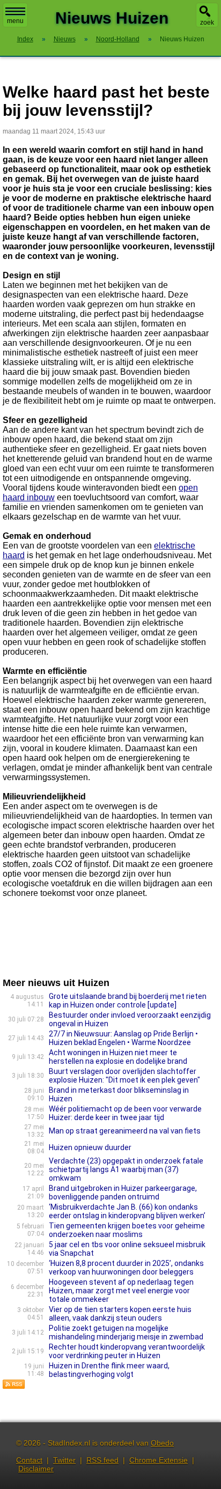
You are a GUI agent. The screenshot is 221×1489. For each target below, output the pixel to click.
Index (25, 39)
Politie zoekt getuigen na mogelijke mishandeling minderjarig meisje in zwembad (126, 1332)
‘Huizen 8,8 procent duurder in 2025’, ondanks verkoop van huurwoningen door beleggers (126, 1267)
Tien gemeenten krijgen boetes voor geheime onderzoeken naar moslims (127, 1230)
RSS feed (102, 1460)
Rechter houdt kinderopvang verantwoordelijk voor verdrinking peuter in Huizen (127, 1351)
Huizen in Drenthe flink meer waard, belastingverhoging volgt (109, 1370)
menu (15, 21)
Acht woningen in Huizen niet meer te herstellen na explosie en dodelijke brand (118, 1056)
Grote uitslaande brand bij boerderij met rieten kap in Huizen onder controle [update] (128, 1000)
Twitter (64, 1460)
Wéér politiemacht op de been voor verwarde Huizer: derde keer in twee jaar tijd (125, 1113)
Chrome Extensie (158, 1460)
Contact (29, 1460)
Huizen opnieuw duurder (90, 1147)
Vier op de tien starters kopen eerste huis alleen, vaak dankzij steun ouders (120, 1313)
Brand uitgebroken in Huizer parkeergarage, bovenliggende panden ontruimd (123, 1192)
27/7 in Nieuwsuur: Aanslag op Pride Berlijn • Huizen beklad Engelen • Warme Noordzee (123, 1038)
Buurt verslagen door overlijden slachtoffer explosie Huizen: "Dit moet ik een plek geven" (124, 1075)
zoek (207, 22)
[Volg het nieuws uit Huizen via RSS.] (14, 1386)
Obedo (162, 1443)
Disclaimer (36, 1468)
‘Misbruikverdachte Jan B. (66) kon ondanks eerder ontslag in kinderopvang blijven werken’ (127, 1211)
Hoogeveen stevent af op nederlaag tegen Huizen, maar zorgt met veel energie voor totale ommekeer (121, 1290)
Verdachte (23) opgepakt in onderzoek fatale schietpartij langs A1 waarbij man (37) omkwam (126, 1169)
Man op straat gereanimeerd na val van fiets (125, 1131)
